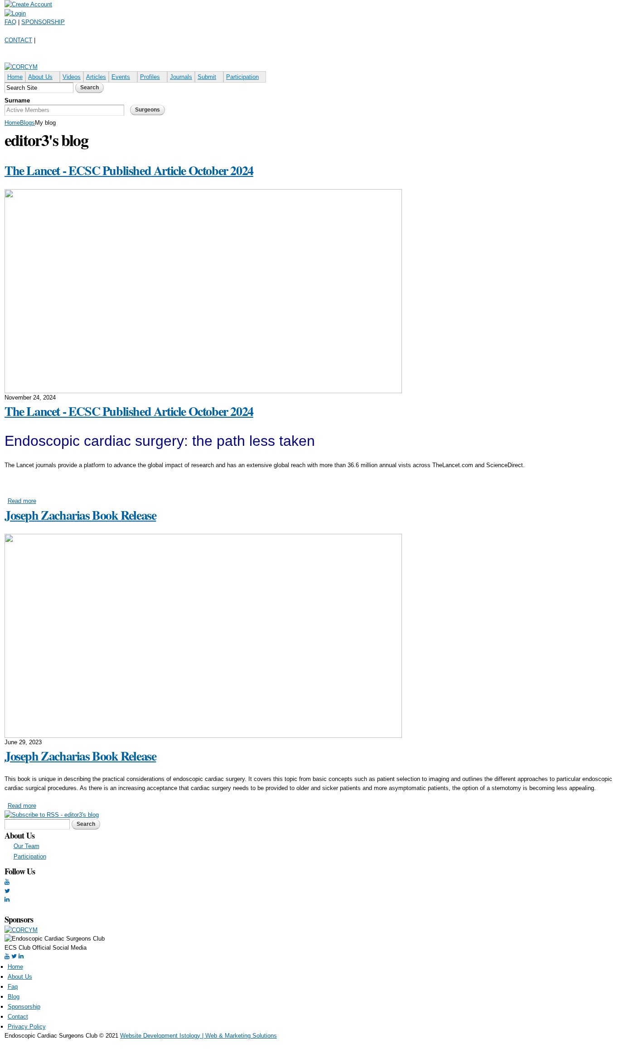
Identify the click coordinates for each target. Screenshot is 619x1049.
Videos (72, 76)
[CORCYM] (21, 66)
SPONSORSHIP (43, 22)
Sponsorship (24, 1006)
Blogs (27, 122)
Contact (18, 1016)
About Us (40, 76)
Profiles (150, 76)
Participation (242, 76)
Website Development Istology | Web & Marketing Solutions (198, 1035)
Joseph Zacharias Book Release (80, 515)
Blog (13, 996)
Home (15, 76)
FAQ (10, 22)
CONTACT (18, 40)
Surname (17, 100)
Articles (96, 76)
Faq (13, 986)
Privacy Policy (27, 1026)
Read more (22, 501)
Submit (207, 76)
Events (120, 76)
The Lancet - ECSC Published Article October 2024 (129, 170)
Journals (181, 76)
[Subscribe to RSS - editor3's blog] (52, 814)
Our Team (26, 846)
